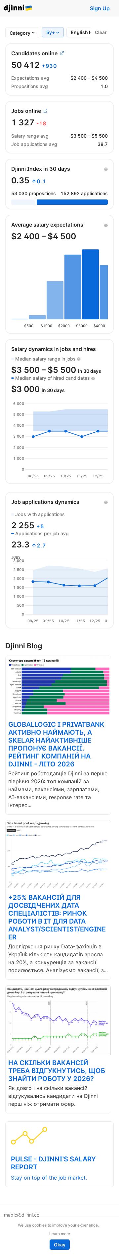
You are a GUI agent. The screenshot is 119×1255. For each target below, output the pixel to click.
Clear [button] (101, 32)
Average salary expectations (47, 224)
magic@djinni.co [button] (21, 1215)
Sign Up (100, 8)
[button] (106, 168)
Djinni (18, 8)
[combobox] (20, 32)
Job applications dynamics (45, 501)
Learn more (59, 1233)
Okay (59, 1244)
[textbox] (20, 32)
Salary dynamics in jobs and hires (53, 349)
